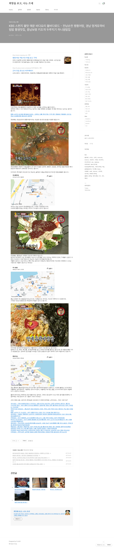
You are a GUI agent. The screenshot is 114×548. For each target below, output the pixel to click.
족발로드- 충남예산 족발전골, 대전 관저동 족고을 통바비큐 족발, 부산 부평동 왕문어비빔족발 (41, 427)
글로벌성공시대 (88, 169)
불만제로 (87, 157)
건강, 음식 (87, 111)
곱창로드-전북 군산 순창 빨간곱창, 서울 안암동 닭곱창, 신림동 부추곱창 (34, 428)
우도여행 (94, 169)
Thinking (87, 59)
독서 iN (86, 65)
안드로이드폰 (87, 162)
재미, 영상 (87, 96)
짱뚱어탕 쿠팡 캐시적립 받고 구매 (25, 58)
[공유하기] (16, 440)
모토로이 (92, 159)
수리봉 (96, 159)
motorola (100, 157)
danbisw (96, 162)
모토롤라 (87, 171)
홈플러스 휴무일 (88, 176)
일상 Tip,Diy (88, 101)
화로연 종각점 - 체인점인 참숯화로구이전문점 (25, 455)
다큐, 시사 (87, 109)
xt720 (91, 157)
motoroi (87, 159)
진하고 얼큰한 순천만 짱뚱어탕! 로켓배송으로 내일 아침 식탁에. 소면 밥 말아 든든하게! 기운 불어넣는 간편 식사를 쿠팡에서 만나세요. (36, 61)
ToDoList (87, 62)
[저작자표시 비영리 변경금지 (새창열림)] (30, 441)
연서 (103, 176)
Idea (86, 116)
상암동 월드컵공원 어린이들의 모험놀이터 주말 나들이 (28, 464)
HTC (100, 176)
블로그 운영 (88, 94)
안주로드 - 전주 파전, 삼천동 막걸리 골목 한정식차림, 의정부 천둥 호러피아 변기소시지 (39, 432)
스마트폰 (100, 171)
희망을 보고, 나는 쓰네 (21, 3)
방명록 (29, 10)
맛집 (103, 166)
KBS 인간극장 (94, 164)
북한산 (86, 178)
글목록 (20, 10)
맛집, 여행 (20, 450)
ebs (92, 162)
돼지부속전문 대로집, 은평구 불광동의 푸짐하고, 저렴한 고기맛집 (31, 453)
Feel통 (86, 57)
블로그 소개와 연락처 (89, 138)
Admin (38, 10)
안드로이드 (101, 159)
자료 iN (86, 84)
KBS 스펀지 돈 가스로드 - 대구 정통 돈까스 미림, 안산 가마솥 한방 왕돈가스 (35, 412)
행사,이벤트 (88, 98)
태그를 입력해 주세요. (89, 166)
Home (11, 10)
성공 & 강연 (88, 89)
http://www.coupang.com (20, 55)
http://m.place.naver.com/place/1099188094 (26, 68)
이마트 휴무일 (98, 166)
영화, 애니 (87, 106)
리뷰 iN (14, 450)
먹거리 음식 (88, 82)
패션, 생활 (87, 77)
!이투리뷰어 (87, 164)
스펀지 (95, 157)
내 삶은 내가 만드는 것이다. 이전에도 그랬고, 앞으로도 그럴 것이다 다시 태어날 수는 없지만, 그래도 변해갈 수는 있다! (39, 514)
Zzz (86, 125)
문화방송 (87, 104)
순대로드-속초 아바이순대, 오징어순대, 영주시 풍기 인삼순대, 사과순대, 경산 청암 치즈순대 (40, 430)
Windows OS (88, 72)
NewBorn (87, 119)
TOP (103, 542)
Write (47, 10)
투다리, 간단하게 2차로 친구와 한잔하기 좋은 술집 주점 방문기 (30, 457)
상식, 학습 (87, 92)
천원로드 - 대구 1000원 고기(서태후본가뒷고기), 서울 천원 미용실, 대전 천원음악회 (38, 418)
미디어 (56, 10)
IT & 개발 (87, 87)
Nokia (98, 169)
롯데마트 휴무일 (93, 173)
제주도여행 (95, 176)
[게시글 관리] (18, 440)
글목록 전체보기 (88, 54)
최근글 (86, 143)
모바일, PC (87, 70)
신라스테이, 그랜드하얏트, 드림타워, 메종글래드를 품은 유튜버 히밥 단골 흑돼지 (38, 73)
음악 (86, 113)
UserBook (88, 121)
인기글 (91, 143)
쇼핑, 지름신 (88, 75)
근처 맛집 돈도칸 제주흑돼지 (23, 70)
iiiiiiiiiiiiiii (87, 123)
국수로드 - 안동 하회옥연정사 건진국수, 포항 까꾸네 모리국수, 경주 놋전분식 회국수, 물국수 (40, 403)
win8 (91, 171)
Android (95, 171)
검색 (99, 3)
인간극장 (87, 173)
